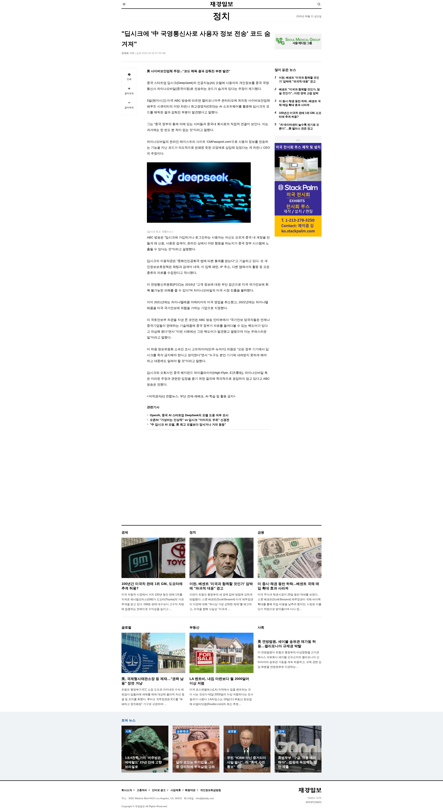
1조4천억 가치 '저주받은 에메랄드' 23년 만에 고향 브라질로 (143, 762)
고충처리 (142, 790)
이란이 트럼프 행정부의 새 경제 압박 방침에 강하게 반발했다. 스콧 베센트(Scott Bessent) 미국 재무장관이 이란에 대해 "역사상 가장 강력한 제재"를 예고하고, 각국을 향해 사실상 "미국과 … (221, 602)
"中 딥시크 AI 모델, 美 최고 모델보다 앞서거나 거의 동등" (188, 424)
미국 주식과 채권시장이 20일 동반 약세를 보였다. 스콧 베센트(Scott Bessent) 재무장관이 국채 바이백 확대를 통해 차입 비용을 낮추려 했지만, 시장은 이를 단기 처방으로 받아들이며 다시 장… (289, 602)
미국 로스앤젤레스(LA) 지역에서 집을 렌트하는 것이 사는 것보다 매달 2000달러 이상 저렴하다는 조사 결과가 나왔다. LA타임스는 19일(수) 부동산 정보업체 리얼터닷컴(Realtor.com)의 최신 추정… (221, 697)
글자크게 (129, 93)
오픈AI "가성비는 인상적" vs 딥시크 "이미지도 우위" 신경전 (189, 420)
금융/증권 (183, 731)
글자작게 (129, 107)
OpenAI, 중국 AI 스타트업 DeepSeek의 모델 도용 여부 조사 (189, 415)
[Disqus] (208, 478)
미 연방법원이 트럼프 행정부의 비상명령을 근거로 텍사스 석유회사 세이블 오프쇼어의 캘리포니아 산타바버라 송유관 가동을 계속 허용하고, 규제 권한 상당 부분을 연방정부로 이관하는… (289, 659)
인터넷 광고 (159, 790)
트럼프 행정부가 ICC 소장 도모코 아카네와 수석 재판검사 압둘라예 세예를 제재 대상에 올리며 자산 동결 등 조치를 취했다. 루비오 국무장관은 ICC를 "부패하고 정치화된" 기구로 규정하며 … (152, 697)
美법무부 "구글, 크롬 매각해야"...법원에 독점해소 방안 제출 (297, 762)
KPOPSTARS (314, 802)
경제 (281, 731)
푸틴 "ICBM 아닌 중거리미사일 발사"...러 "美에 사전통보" (246, 762)
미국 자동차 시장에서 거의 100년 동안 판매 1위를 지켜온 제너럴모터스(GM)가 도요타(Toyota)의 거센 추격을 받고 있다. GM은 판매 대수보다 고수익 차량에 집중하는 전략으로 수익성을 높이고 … (152, 602)
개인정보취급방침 (210, 790)
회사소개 (126, 790)
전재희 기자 (127, 53)
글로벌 (232, 731)
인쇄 (129, 79)
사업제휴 (175, 790)
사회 (128, 731)
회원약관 (190, 790)
